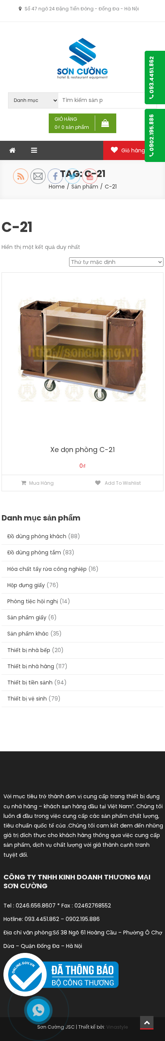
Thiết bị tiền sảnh (30, 682)
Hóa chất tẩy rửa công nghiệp (47, 569)
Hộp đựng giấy (26, 585)
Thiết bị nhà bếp (28, 650)
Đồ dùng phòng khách (36, 536)
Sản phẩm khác (28, 633)
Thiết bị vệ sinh (27, 698)
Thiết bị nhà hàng (30, 666)
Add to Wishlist (122, 483)
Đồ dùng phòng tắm (34, 552)
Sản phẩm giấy (26, 617)
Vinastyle (117, 1027)
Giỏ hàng (138, 150)
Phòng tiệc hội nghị (32, 601)
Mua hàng (41, 483)
